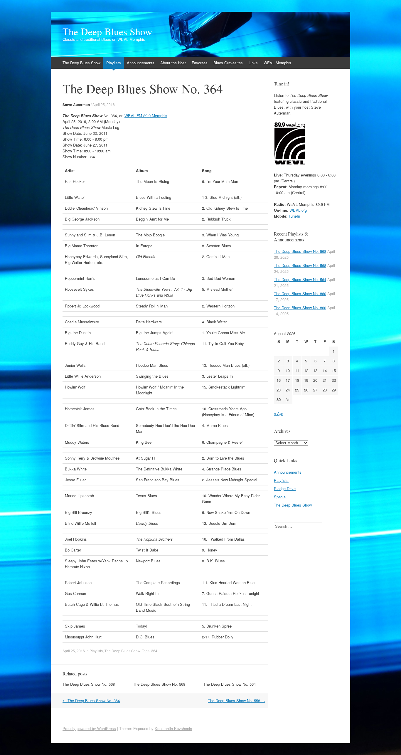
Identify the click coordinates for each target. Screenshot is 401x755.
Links (253, 62)
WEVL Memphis (277, 62)
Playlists (113, 62)
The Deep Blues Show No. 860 (300, 293)
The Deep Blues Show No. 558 (236, 700)
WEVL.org (298, 210)
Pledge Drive (285, 488)
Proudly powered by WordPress (89, 728)
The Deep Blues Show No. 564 (229, 684)
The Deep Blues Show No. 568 (89, 684)
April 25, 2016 (103, 104)
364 (154, 650)
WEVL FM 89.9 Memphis (145, 115)
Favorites (200, 62)
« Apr (278, 413)
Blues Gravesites (228, 62)
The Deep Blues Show (107, 31)
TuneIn (294, 216)
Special (280, 497)
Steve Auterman (76, 104)
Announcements (140, 62)
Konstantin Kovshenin (173, 728)
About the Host (173, 62)
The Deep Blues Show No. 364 (91, 700)
